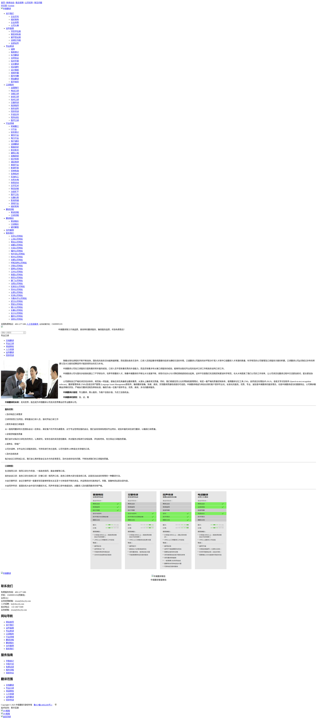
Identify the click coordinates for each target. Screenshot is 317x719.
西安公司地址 (17, 304)
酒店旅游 (15, 162)
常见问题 (38, 3)
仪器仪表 (15, 197)
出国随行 (15, 88)
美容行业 (15, 165)
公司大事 (15, 25)
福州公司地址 (17, 251)
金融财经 (15, 156)
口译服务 (10, 85)
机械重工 (15, 126)
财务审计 (15, 132)
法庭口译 (15, 94)
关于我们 (10, 13)
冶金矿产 (15, 192)
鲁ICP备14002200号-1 (43, 705)
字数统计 (10, 661)
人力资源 (10, 349)
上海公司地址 (17, 239)
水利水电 (15, 180)
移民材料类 (16, 34)
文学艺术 (15, 186)
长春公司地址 (17, 310)
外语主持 (15, 114)
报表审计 (15, 52)
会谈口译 (15, 97)
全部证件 (15, 43)
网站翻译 (15, 79)
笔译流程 (15, 212)
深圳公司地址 (17, 319)
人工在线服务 (32, 324)
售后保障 (20, 3)
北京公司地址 (17, 236)
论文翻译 (15, 64)
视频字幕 (15, 73)
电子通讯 (15, 141)
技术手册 (15, 61)
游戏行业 (15, 203)
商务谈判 (15, 108)
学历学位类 (16, 31)
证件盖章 (10, 28)
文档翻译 (10, 340)
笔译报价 (15, 221)
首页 (3, 3)
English (11, 6)
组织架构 (15, 19)
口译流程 (15, 215)
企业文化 (15, 16)
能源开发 (15, 168)
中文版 (4, 6)
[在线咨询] (5, 711)
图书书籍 (15, 76)
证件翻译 (10, 352)
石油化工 (15, 177)
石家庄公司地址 (18, 286)
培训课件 (15, 67)
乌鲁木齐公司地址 (19, 298)
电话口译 (15, 91)
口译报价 (15, 224)
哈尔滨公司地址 (18, 254)
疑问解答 (15, 227)
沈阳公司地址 (17, 283)
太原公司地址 (17, 292)
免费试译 (10, 667)
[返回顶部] (6, 717)
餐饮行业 (15, 135)
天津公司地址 (17, 295)
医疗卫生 (15, 194)
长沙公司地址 (17, 313)
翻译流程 (10, 209)
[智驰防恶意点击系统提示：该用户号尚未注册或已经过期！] (56, 705)
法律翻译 (15, 144)
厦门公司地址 (17, 281)
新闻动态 (10, 3)
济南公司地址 (17, 266)
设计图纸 (15, 70)
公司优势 (29, 3)
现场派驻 (15, 117)
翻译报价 (10, 218)
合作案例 (10, 230)
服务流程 (10, 670)
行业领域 (10, 123)
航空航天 (15, 150)
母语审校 (10, 346)
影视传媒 (15, 200)
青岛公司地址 (17, 242)
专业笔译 (10, 46)
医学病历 (15, 82)
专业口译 (10, 343)
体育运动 (15, 183)
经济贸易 (15, 159)
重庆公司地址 (17, 316)
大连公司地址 (17, 248)
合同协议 (15, 58)
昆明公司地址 (17, 269)
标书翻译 (15, 55)
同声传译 (15, 111)
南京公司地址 (17, 278)
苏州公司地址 (17, 289)
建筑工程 (15, 153)
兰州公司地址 (17, 272)
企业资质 (15, 22)
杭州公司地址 (17, 257)
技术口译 (15, 100)
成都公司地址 (17, 245)
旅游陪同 (15, 105)
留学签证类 (16, 37)
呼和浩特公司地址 (19, 263)
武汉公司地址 (17, 301)
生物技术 (15, 174)
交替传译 (15, 102)
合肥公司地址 (17, 260)
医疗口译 (15, 120)
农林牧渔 (15, 171)
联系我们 (10, 233)
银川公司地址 (17, 307)
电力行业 (15, 138)
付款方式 (10, 664)
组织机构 (15, 206)
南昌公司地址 (17, 275)
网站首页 (10, 622)
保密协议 (10, 673)
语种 (13, 49)
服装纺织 (15, 147)
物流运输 (15, 189)
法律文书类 (16, 40)
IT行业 (14, 129)
